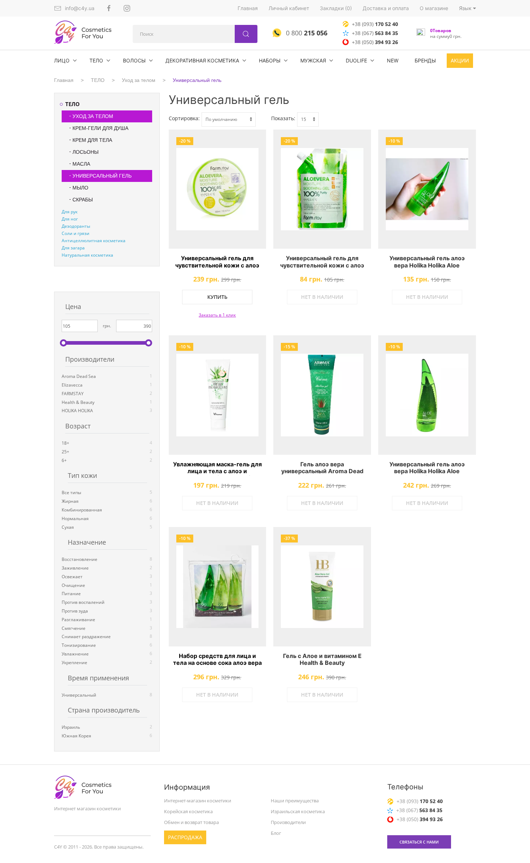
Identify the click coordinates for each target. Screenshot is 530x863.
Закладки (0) (336, 8)
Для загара (73, 248)
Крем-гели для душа (100, 128)
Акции (460, 60)
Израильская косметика (298, 811)
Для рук (70, 212)
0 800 (305, 33)
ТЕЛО (96, 60)
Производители (288, 822)
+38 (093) (375, 24)
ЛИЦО (62, 60)
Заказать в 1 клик (217, 315)
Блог (276, 833)
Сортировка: (184, 118)
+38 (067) (375, 33)
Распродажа (185, 837)
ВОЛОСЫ (134, 60)
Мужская (313, 60)
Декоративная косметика (202, 60)
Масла (81, 164)
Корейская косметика (188, 811)
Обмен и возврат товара (191, 822)
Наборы (270, 60)
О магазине (434, 8)
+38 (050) (375, 42)
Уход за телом (138, 80)
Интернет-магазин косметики (197, 800)
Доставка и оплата (386, 8)
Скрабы (82, 199)
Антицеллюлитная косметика (93, 240)
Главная (248, 8)
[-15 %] (322, 395)
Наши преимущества (295, 800)
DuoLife (356, 60)
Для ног (70, 219)
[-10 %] (427, 189)
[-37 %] (322, 586)
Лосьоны (85, 152)
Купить (217, 296)
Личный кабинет (289, 8)
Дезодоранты (76, 226)
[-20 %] (217, 189)
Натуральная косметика (87, 255)
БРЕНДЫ (425, 60)
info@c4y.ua (79, 8)
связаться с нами (419, 842)
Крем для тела (92, 140)
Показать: (283, 118)
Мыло (80, 188)
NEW (392, 60)
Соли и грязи (75, 233)
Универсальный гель (197, 80)
